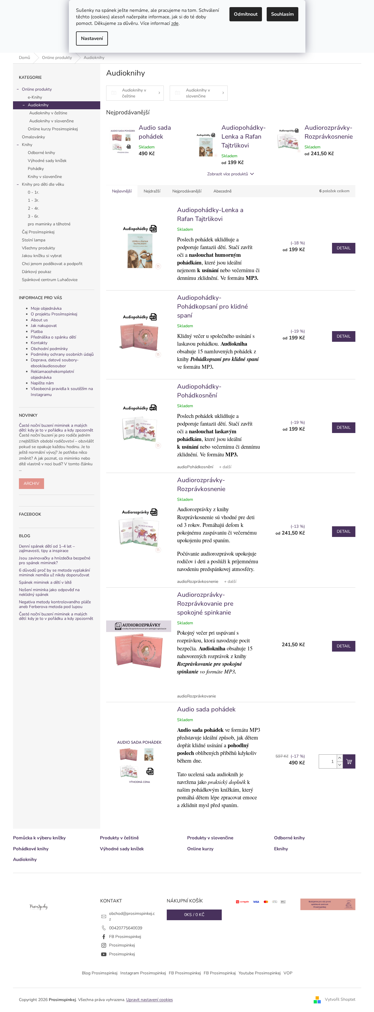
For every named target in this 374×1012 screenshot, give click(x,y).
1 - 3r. (33, 200)
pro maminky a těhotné (49, 224)
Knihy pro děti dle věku (43, 184)
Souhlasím (282, 14)
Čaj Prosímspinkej (38, 232)
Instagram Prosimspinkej (143, 973)
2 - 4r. (33, 208)
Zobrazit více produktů (227, 174)
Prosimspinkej (122, 945)
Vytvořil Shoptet (340, 999)
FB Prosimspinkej (125, 936)
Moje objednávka (46, 308)
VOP (288, 973)
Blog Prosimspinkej (99, 973)
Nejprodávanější (186, 191)
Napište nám (42, 383)
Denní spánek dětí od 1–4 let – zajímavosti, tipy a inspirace (47, 548)
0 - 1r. (33, 192)
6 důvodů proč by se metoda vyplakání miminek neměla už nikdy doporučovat (54, 572)
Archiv (31, 483)
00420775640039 (125, 928)
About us (39, 320)
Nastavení (92, 38)
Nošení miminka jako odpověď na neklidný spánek (49, 592)
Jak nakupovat (44, 325)
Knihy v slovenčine (45, 176)
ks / (194, 915)
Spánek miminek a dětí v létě (45, 582)
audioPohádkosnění (195, 467)
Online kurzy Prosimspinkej (53, 129)
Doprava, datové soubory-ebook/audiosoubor (55, 362)
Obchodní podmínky (49, 349)
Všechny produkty (38, 248)
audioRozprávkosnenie (197, 581)
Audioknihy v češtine (48, 113)
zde (175, 23)
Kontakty (39, 343)
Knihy (27, 144)
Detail (344, 248)
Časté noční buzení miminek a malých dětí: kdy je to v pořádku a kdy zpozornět (56, 427)
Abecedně (222, 191)
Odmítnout (246, 14)
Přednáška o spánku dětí (53, 337)
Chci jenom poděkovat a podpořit (52, 264)
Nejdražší (152, 191)
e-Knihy (35, 97)
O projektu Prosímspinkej (54, 314)
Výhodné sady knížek (47, 160)
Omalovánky (33, 137)
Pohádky (36, 168)
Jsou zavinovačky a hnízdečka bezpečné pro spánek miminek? (54, 560)
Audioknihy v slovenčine (51, 121)
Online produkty (37, 89)
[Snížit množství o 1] (340, 764)
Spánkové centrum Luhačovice (49, 280)
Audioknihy (38, 105)
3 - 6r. (33, 216)
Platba (37, 331)
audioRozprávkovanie (196, 696)
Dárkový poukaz (36, 272)
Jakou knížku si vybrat (42, 256)
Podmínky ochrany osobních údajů (62, 354)
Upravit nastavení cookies (149, 1000)
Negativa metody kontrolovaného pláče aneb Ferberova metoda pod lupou (55, 604)
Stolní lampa (33, 240)
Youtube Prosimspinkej (260, 973)
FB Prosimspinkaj (220, 973)
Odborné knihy (41, 152)
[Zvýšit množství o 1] (340, 758)
